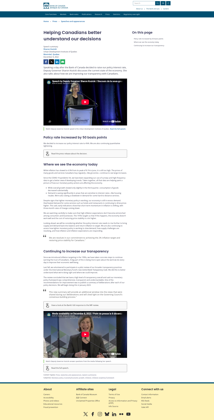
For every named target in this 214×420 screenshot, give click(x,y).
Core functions (51, 14)
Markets (63, 14)
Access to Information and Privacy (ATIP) (123, 402)
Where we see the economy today (146, 42)
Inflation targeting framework (103, 378)
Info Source (113, 406)
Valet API (145, 407)
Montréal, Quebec (51, 54)
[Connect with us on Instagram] (100, 415)
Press (107, 14)
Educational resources (52, 404)
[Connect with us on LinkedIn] (114, 415)
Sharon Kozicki (50, 49)
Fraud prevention (50, 407)
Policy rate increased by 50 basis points (148, 39)
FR (163, 3)
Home (46, 21)
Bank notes (74, 14)
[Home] (55, 6)
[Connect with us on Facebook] (93, 415)
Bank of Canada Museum (86, 394)
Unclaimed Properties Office (88, 401)
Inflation (88, 378)
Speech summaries (89, 375)
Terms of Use (114, 394)
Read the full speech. (118, 129)
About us (139, 9)
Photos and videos (51, 401)
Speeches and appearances (73, 21)
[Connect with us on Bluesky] (107, 415)
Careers (166, 9)
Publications (87, 14)
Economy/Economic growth (74, 378)
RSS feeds (145, 401)
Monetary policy (58, 378)
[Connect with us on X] (85, 415)
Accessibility (48, 397)
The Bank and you (153, 9)
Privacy (112, 397)
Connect (81, 397)
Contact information (149, 394)
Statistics (116, 14)
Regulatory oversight (132, 14)
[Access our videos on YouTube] (128, 415)
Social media (146, 404)
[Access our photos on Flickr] (121, 415)
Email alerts (146, 397)
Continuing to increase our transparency (149, 45)
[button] (45, 61)
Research (98, 14)
